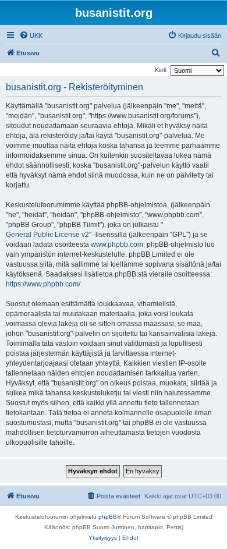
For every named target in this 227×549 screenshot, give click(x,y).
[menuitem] (30, 35)
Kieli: (161, 69)
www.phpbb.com (117, 244)
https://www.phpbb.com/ (43, 284)
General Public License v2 (47, 235)
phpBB (107, 516)
